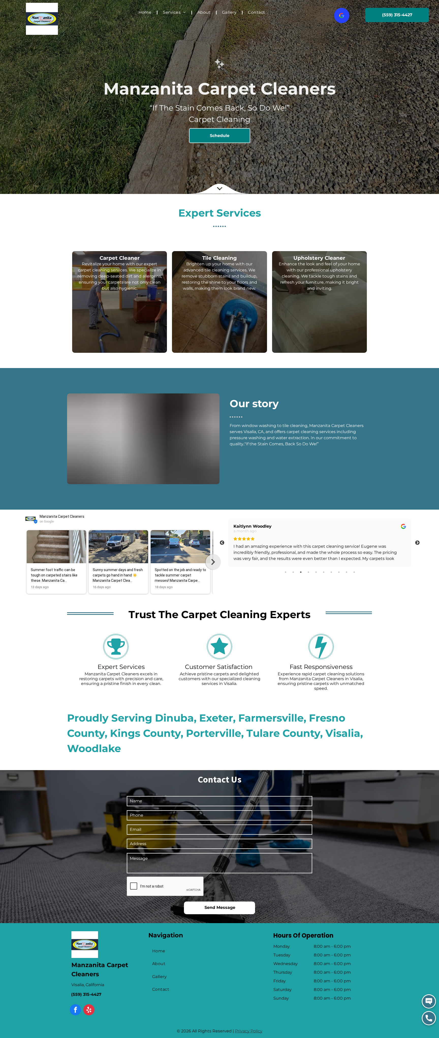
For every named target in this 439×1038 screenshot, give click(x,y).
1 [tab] (285, 572)
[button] (25, 562)
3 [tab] (300, 572)
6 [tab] (323, 572)
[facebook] (75, 1010)
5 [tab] (316, 572)
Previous (222, 542)
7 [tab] (331, 572)
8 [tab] (338, 572)
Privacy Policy (248, 1031)
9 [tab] (346, 572)
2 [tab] (293, 572)
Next (417, 542)
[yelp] (89, 1010)
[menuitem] (145, 12)
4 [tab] (308, 572)
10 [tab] (354, 572)
